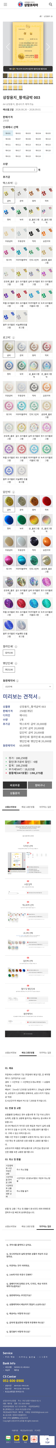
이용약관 (15, 1430)
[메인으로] (41, 16)
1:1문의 (43, 1357)
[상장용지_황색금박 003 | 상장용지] (28, 4)
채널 (25, 1442)
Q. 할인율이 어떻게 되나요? (18, 1331)
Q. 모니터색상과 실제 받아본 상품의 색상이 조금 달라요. (27, 1255)
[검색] (50, 4)
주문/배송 (10, 1357)
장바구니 (40, 785)
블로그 (8, 1442)
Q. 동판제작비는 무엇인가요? (18, 1295)
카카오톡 (17, 1442)
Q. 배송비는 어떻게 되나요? (18, 1313)
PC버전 (37, 1430)
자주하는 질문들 (27, 1357)
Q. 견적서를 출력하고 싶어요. (19, 1244)
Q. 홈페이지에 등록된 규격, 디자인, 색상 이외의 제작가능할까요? (26, 1285)
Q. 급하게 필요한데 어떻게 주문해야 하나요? (25, 1322)
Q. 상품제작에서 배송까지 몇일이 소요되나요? (26, 1304)
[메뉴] (5, 4)
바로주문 (15, 785)
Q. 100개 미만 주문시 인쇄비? (19, 1274)
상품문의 (15, 793)
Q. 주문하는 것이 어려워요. (18, 1265)
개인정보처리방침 (26, 1430)
